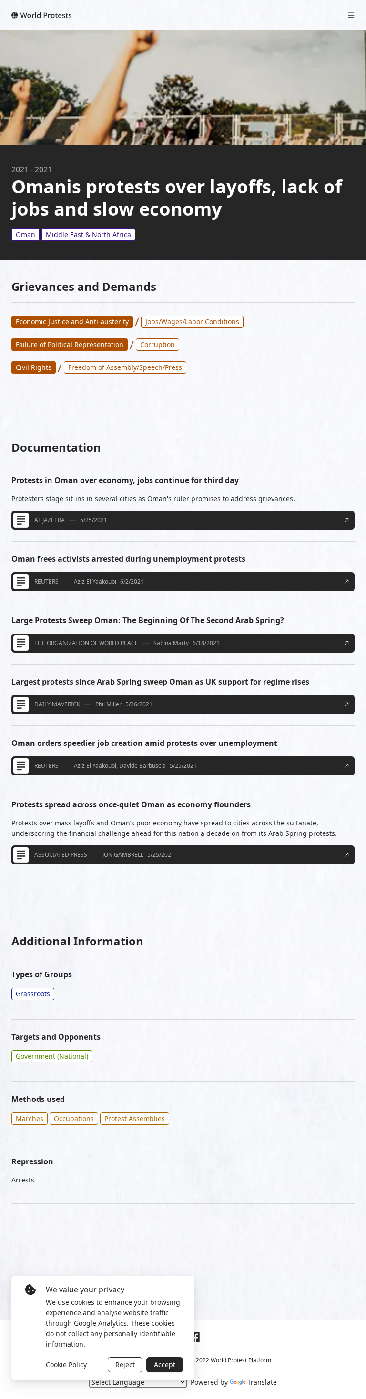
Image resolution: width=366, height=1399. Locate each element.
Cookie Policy (66, 1364)
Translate (262, 1382)
